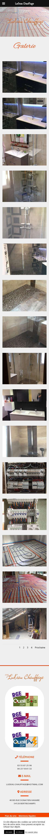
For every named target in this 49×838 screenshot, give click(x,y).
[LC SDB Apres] (24, 92)
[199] (24, 164)
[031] (24, 638)
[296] (24, 493)
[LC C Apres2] (24, 565)
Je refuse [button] (19, 832)
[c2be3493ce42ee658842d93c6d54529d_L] (24, 128)
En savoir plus (31, 832)
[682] (24, 602)
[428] (24, 529)
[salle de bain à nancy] (24, 420)
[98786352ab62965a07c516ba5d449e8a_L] (24, 456)
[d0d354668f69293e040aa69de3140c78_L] (24, 383)
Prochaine (40, 647)
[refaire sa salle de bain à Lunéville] (24, 237)
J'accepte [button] (9, 832)
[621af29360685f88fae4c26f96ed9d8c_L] (24, 347)
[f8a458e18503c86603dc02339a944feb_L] (24, 201)
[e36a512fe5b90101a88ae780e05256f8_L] (24, 310)
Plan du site (10, 816)
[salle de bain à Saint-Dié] (24, 274)
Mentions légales (27, 816)
